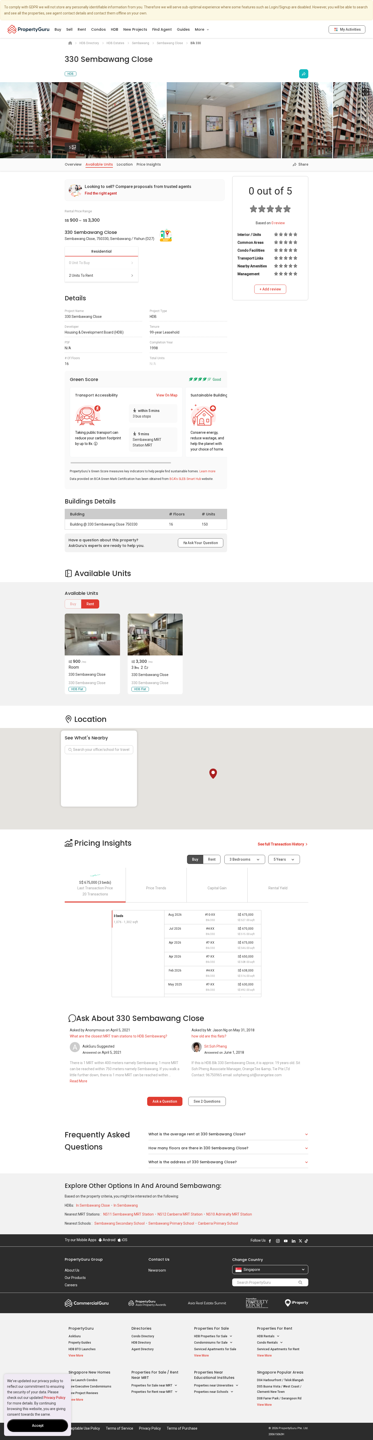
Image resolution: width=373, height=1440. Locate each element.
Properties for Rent (274, 1328)
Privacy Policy (54, 1398)
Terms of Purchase (182, 1428)
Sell (69, 29)
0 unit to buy (79, 263)
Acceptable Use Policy (82, 1428)
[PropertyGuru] (28, 29)
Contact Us (158, 1259)
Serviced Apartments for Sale (215, 1349)
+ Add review (270, 289)
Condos (98, 29)
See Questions (207, 1101)
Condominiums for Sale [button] (211, 1342)
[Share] (303, 73)
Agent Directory (142, 1349)
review (278, 223)
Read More (78, 1081)
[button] (213, 774)
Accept (37, 1426)
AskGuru (75, 1336)
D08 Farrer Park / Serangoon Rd (279, 1398)
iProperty (296, 1303)
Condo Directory (142, 1336)
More (200, 29)
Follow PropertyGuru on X (300, 1241)
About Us (72, 1270)
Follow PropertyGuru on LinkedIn (294, 1241)
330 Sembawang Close (87, 674)
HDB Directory (141, 1342)
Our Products (75, 1278)
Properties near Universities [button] (214, 1385)
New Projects (135, 29)
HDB (114, 29)
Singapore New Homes (89, 1372)
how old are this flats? (209, 1036)
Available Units (99, 164)
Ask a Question (164, 1101)
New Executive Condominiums (90, 1386)
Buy (58, 29)
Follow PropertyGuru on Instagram (278, 1241)
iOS (124, 1240)
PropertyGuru (81, 1328)
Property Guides (80, 1342)
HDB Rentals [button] (266, 1336)
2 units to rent (81, 275)
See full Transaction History (281, 844)
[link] (145, 190)
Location (125, 164)
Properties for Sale (211, 1328)
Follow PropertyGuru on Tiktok (306, 1241)
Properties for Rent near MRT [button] (152, 1392)
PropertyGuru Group (84, 1259)
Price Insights (149, 164)
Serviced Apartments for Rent (278, 1349)
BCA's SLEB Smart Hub (185, 479)
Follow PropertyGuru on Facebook (270, 1241)
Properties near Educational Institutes (214, 1375)
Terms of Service (119, 1428)
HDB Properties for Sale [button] (211, 1336)
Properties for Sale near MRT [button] (152, 1385)
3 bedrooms (240, 859)
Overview (73, 164)
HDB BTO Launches (82, 1349)
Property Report (257, 1303)
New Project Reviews (83, 1393)
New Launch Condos (83, 1380)
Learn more (207, 471)
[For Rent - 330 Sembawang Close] (92, 634)
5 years (280, 859)
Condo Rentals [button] (268, 1342)
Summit (207, 1303)
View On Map (166, 395)
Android (108, 1240)
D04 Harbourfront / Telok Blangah (280, 1380)
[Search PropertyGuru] (300, 1282)
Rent (82, 29)
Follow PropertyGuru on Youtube (286, 1241)
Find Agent (162, 29)
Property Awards (147, 1303)
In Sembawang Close (93, 1205)
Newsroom (157, 1270)
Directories (141, 1328)
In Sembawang (126, 1205)
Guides (183, 29)
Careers (71, 1285)
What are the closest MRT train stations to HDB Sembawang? (118, 1036)
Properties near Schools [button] (211, 1392)
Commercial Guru (87, 1303)
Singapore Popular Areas (280, 1372)
